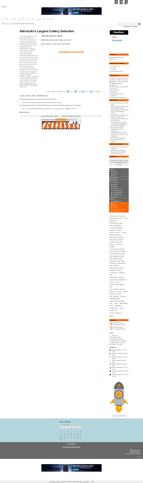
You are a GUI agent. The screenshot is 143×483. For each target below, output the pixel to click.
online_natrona (115, 235)
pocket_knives (34, 69)
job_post (22, 57)
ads (27, 39)
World (115, 171)
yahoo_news (114, 282)
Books (115, 184)
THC (111, 275)
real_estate (22, 78)
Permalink (23, 38)
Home (3, 23)
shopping (34, 80)
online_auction (23, 66)
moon (124, 232)
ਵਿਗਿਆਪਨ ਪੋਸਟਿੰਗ (24, 85)
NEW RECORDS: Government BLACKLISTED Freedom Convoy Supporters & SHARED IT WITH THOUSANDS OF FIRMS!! (120, 110)
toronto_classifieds (116, 284)
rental (26, 78)
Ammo (115, 207)
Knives (24, 59)
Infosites (115, 182)
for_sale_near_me (24, 53)
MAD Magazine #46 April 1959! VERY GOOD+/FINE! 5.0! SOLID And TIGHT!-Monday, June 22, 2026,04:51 (50, 105)
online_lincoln (114, 232)
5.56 (116, 303)
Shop (6, 23)
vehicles (21, 83)
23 (61, 438)
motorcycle (25, 62)
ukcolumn (119, 244)
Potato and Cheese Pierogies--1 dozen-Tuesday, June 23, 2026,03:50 (38, 99)
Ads (10, 23)
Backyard (113, 221)
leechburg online (116, 218)
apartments (22, 43)
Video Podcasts (117, 190)
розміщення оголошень (30, 83)
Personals (22, 69)
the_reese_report (116, 240)
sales (21, 80)
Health (115, 186)
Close (92, 482)
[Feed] (116, 4)
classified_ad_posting (24, 48)
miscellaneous (117, 194)
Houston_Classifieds (117, 263)
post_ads (29, 71)
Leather (36, 59)
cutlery (25, 50)
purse (37, 76)
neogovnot (113, 308)
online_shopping (23, 67)
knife (21, 59)
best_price (29, 45)
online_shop (30, 66)
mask (35, 60)
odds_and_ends (29, 64)
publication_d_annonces (25, 76)
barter (25, 45)
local (114, 175)
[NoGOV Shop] (41, 47)
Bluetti (112, 247)
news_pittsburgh (115, 258)
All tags (111, 316)
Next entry (114, 92)
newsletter (123, 303)
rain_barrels (114, 296)
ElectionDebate (115, 225)
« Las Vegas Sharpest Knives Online (49, 116)
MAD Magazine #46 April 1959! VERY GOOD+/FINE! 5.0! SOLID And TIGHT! (118, 152)
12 (71, 434)
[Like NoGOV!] (135, 450)
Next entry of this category (119, 97)
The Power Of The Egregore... (119, 115)
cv (28, 50)
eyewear (21, 52)
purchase (33, 76)
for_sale (30, 52)
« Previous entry (127, 26)
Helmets (29, 55)
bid (33, 45)
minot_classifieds (116, 228)
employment (32, 50)
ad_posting (23, 39)
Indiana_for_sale (115, 223)
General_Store (23, 55)
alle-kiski (31, 39)
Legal (111, 244)
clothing (21, 50)
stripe (34, 81)
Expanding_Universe (117, 251)
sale (33, 78)
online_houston (115, 313)
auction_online (32, 43)
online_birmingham (117, 249)
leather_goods (23, 60)
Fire (125, 218)
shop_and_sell (28, 80)
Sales (36, 78)
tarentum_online (115, 242)
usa (110, 303)
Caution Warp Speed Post (119, 415)
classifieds (32, 48)
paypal (32, 67)
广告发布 (31, 85)
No (22, 36)
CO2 (111, 306)
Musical (115, 205)
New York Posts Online (117, 127)
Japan (125, 291)
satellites (118, 306)
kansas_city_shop (116, 268)
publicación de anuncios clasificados (28, 73)
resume (30, 78)
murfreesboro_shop (117, 254)
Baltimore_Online (116, 237)
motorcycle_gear (33, 62)
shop (23, 80)
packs (29, 67)
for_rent (26, 52)
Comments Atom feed (119, 324)
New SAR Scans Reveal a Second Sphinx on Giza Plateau (118, 139)
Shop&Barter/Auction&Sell (71, 52)
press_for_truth (115, 291)
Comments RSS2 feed (119, 329)
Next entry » (135, 26)
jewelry (37, 55)
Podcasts (115, 188)
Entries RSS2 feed (118, 327)
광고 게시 (23, 87)
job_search (26, 57)
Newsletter (114, 178)
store (32, 81)
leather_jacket (30, 60)
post (21, 71)
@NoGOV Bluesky (134, 452)
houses (33, 55)
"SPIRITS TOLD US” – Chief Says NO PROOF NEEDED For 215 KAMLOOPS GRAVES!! (119, 123)
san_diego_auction (116, 256)
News (112, 169)
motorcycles (22, 64)
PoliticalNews (114, 299)
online (35, 64)
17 (64, 436)
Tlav (111, 287)
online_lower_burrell (117, 216)
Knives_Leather (30, 59)
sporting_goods (23, 81)
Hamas (122, 273)
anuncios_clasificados (30, 41)
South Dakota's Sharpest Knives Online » (71, 116)
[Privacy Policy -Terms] (126, 4)
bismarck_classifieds (117, 280)
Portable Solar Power (119, 209)
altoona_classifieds (116, 301)
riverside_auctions (116, 277)
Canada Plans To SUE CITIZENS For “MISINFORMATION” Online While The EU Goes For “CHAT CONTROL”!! (119, 132)
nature (123, 296)
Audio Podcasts (117, 192)
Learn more (86, 482)
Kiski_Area (35, 57)
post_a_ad (24, 71)
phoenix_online (115, 294)
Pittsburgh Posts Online (117, 116)
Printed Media (117, 211)
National (115, 173)
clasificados (22, 46)
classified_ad (28, 46)
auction (27, 43)
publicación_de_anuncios (25, 74)
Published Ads (117, 201)
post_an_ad (34, 71)
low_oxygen (114, 265)
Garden (30, 53)
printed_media (115, 230)
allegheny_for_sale (116, 261)
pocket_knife (28, 69)
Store (28, 81)
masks (21, 62)
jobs (31, 57)
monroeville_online (116, 289)
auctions (21, 45)
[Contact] (121, 4)
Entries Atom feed (118, 322)
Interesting (114, 180)
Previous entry (115, 90)
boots (36, 45)
